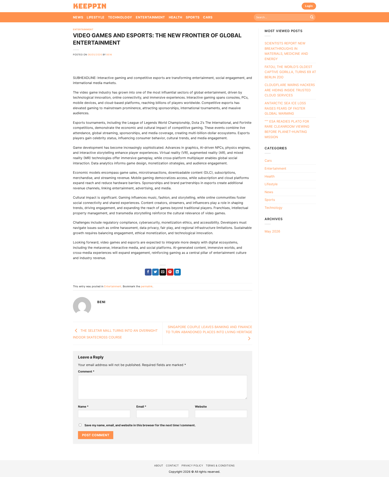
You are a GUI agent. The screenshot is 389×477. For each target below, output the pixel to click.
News (78, 17)
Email (141, 406)
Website (201, 406)
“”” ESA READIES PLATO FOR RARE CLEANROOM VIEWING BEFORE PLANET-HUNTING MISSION (287, 129)
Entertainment (150, 17)
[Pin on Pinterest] (170, 272)
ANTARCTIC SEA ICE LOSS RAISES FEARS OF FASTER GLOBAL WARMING (285, 108)
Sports (192, 17)
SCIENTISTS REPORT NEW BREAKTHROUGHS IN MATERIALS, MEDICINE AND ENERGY (286, 51)
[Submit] (311, 17)
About (158, 465)
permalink (147, 286)
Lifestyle (95, 17)
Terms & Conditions (220, 465)
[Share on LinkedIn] (177, 272)
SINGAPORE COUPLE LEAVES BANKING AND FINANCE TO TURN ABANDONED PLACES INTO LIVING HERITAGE (209, 329)
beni (109, 54)
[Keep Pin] (90, 6)
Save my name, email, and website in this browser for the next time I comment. (140, 425)
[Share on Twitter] (155, 272)
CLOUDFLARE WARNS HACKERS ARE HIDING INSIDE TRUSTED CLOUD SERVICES (290, 90)
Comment (86, 371)
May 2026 (272, 231)
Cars (207, 17)
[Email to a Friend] (162, 272)
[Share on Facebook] (148, 272)
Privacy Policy (192, 465)
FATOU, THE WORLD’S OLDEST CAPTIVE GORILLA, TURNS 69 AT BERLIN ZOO (290, 72)
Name (83, 406)
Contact (172, 465)
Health (175, 17)
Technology (120, 17)
